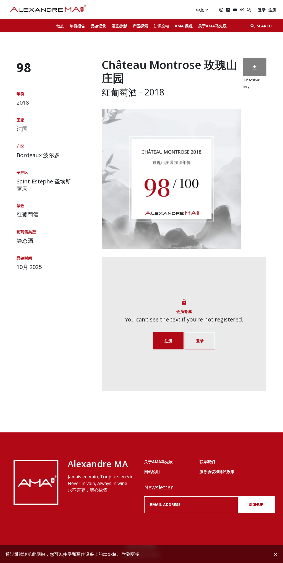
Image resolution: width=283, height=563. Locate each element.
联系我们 (207, 461)
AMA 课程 (184, 25)
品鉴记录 (98, 25)
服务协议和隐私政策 (217, 471)
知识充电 (161, 25)
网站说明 (152, 471)
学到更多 (131, 554)
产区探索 (140, 25)
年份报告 (77, 25)
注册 (272, 9)
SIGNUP (256, 504)
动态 (60, 25)
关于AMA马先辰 (212, 25)
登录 (262, 9)
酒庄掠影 (119, 25)
